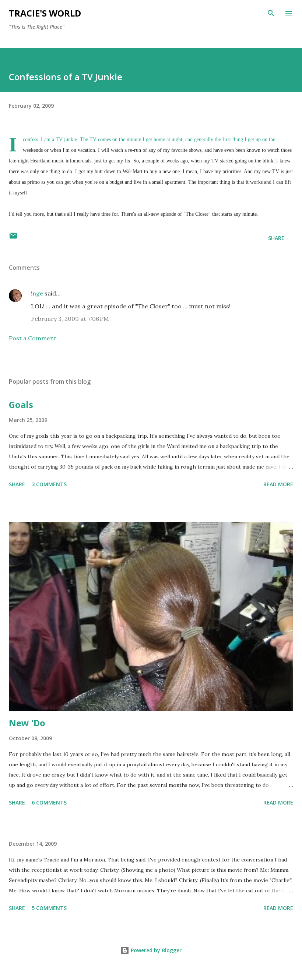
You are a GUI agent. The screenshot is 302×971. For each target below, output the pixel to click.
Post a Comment (32, 338)
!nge (37, 293)
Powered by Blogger (155, 950)
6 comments (49, 802)
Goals (21, 404)
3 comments (49, 484)
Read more (278, 484)
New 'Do (27, 723)
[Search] (271, 13)
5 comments (49, 907)
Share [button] (276, 237)
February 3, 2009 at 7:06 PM (70, 318)
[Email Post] (13, 237)
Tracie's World (45, 13)
